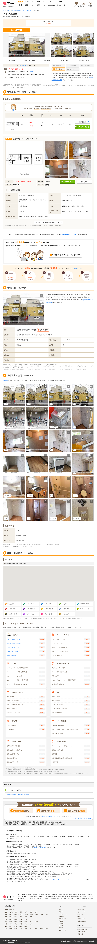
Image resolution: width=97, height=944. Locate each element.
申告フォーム (15, 87)
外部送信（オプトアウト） (80, 941)
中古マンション (63, 914)
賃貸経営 (61, 927)
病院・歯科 (12, 609)
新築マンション (63, 912)
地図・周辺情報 (43, 330)
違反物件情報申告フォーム (68, 234)
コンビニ (48, 603)
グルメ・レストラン (12, 603)
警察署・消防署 (13, 614)
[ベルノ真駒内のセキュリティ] (82, 509)
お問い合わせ (81, 918)
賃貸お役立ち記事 (82, 929)
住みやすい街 (61, 5)
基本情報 (12, 60)
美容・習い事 (48, 614)
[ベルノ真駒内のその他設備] (60, 509)
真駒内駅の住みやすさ (23, 794)
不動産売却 (51, 5)
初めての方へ (81, 909)
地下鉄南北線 (12, 74)
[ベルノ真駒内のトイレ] (82, 487)
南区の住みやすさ (11, 794)
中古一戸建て (62, 918)
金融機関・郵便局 (84, 603)
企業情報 (91, 941)
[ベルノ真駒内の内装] (56, 150)
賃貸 (20, 5)
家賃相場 (80, 934)
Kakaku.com (11, 942)
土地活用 (61, 925)
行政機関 (66, 609)
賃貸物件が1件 (24, 65)
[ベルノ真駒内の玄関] (37, 509)
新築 (26, 5)
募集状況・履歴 (29, 60)
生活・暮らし (30, 614)
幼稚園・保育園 (49, 609)
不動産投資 (62, 923)
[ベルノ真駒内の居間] (82, 464)
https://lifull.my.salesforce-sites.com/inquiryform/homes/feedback (66, 880)
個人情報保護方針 (66, 941)
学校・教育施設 (31, 609)
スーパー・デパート (30, 603)
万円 (15, 69)
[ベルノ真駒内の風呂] (60, 487)
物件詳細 (47, 60)
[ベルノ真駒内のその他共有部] (14, 418)
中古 (32, 5)
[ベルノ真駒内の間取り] (24, 159)
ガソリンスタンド (84, 609)
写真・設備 (64, 60)
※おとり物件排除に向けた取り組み (82, 818)
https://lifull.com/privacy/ (39, 847)
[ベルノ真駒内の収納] (14, 509)
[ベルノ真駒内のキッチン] (37, 487)
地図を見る (33, 71)
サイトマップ (81, 912)
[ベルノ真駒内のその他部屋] (14, 487)
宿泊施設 (66, 614)
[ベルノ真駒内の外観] (26, 45)
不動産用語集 (81, 932)
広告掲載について (82, 921)
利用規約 (80, 914)
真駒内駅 (19, 74)
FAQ (79, 916)
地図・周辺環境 (84, 60)
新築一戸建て (62, 916)
